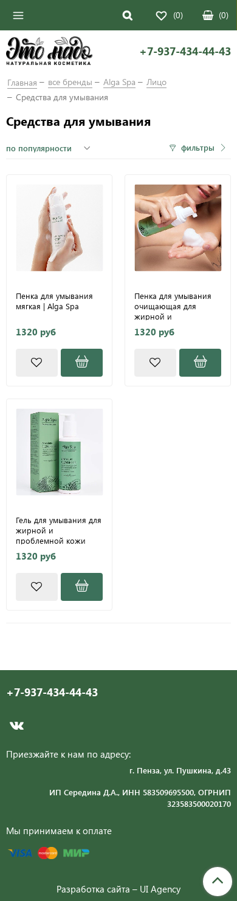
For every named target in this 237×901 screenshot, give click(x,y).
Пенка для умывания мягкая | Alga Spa (54, 301)
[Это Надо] (49, 52)
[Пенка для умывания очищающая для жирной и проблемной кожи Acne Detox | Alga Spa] (177, 227)
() (223, 15)
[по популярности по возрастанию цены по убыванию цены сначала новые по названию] (50, 148)
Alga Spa (119, 81)
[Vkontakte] (16, 725)
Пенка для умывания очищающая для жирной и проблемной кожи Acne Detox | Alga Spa (173, 305)
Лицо (156, 81)
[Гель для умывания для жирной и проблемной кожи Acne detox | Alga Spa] (59, 451)
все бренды (70, 81)
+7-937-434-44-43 (185, 51)
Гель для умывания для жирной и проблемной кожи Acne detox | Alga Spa (58, 529)
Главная (22, 82)
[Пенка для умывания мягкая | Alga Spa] (59, 227)
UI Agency (160, 889)
